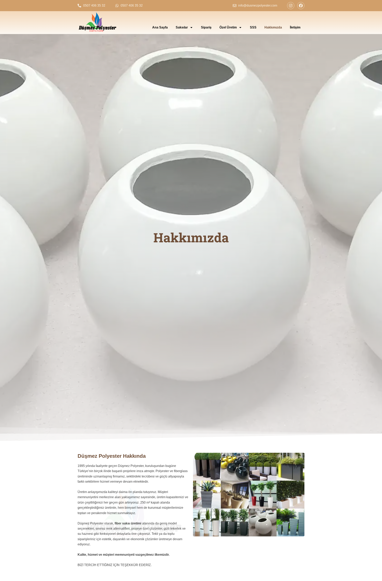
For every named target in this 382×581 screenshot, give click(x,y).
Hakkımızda (273, 27)
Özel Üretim (228, 27)
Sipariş (206, 27)
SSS (253, 27)
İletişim (295, 27)
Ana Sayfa (160, 27)
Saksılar (182, 27)
